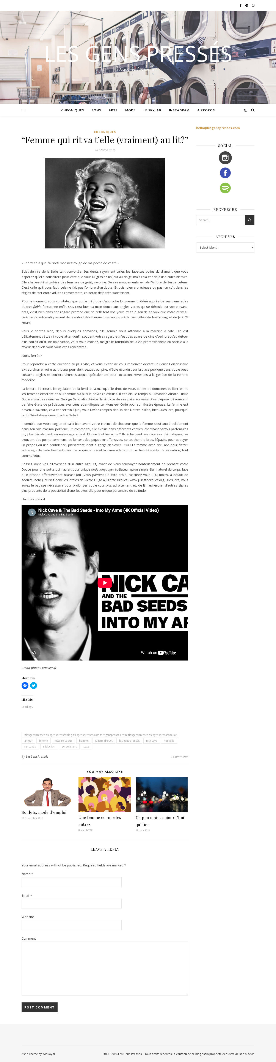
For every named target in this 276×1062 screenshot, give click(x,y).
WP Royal (48, 1054)
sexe (86, 746)
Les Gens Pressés (138, 53)
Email (27, 895)
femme (43, 741)
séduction (49, 746)
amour (28, 741)
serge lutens (69, 746)
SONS (96, 110)
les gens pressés (129, 741)
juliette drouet (104, 741)
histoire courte (63, 741)
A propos (206, 110)
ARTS (113, 110)
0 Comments (179, 756)
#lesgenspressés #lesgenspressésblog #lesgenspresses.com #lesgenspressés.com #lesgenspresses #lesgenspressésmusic (100, 735)
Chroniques (105, 132)
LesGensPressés (37, 756)
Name (27, 874)
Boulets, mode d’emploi (44, 812)
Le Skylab (152, 110)
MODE (130, 110)
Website (28, 917)
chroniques (72, 110)
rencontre (30, 746)
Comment (29, 938)
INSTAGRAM (179, 110)
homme (84, 741)
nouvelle (169, 741)
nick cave (151, 741)
